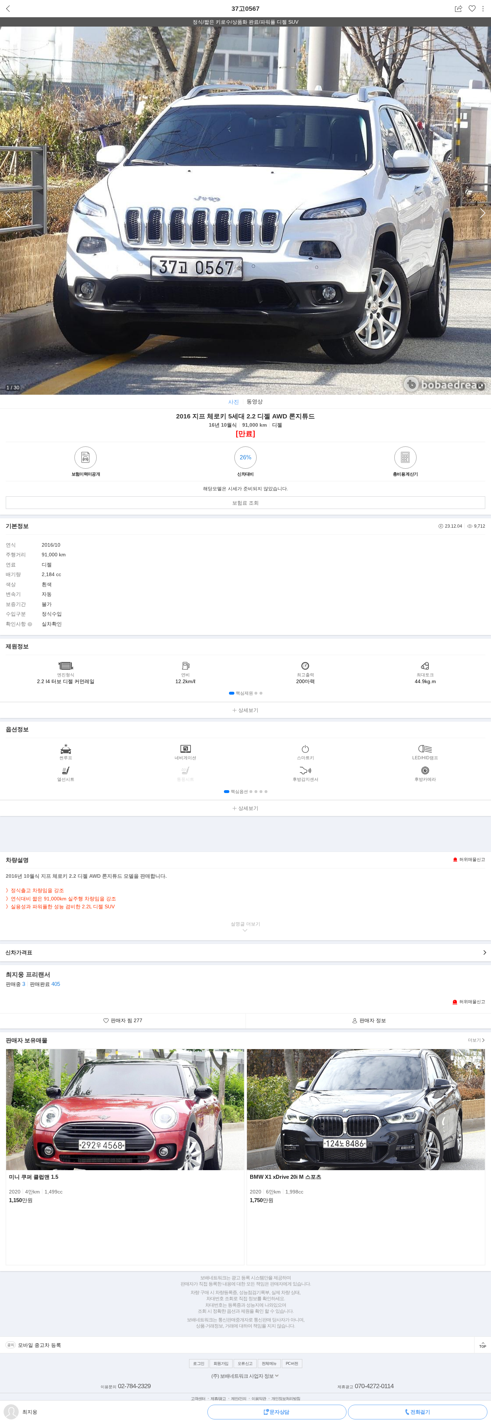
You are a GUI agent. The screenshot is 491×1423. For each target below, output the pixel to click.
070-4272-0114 (374, 1386)
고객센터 (198, 1398)
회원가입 (221, 1363)
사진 (233, 401)
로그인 (199, 1363)
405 (55, 984)
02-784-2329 (134, 1386)
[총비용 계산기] (405, 458)
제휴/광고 (218, 1398)
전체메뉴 (269, 1363)
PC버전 (292, 1363)
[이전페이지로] (8, 8)
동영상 (255, 401)
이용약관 (259, 1398)
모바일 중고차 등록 (39, 1345)
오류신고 (245, 1363)
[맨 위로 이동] (482, 1345)
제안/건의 (238, 1398)
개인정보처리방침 (285, 1398)
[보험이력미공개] (85, 458)
